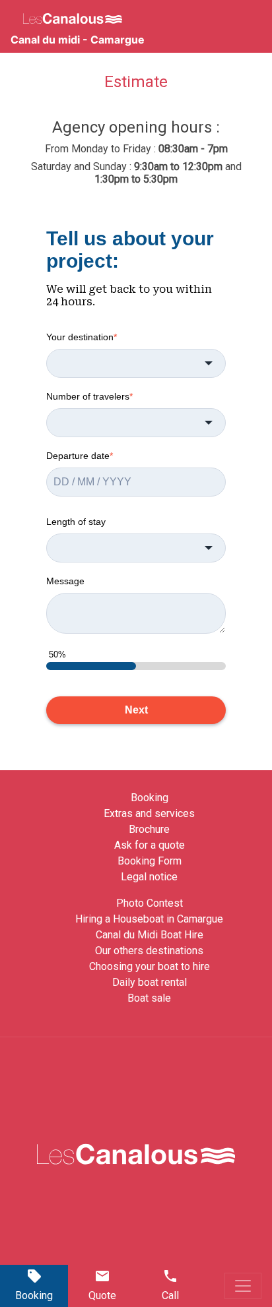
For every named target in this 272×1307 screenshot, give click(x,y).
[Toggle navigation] (242, 1286)
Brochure (149, 829)
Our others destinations (149, 950)
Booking (149, 797)
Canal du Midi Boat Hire (149, 934)
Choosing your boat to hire (149, 966)
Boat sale (149, 998)
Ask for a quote (149, 845)
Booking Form (150, 861)
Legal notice (149, 876)
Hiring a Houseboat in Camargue (149, 919)
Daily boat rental (149, 982)
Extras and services (149, 813)
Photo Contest (149, 903)
